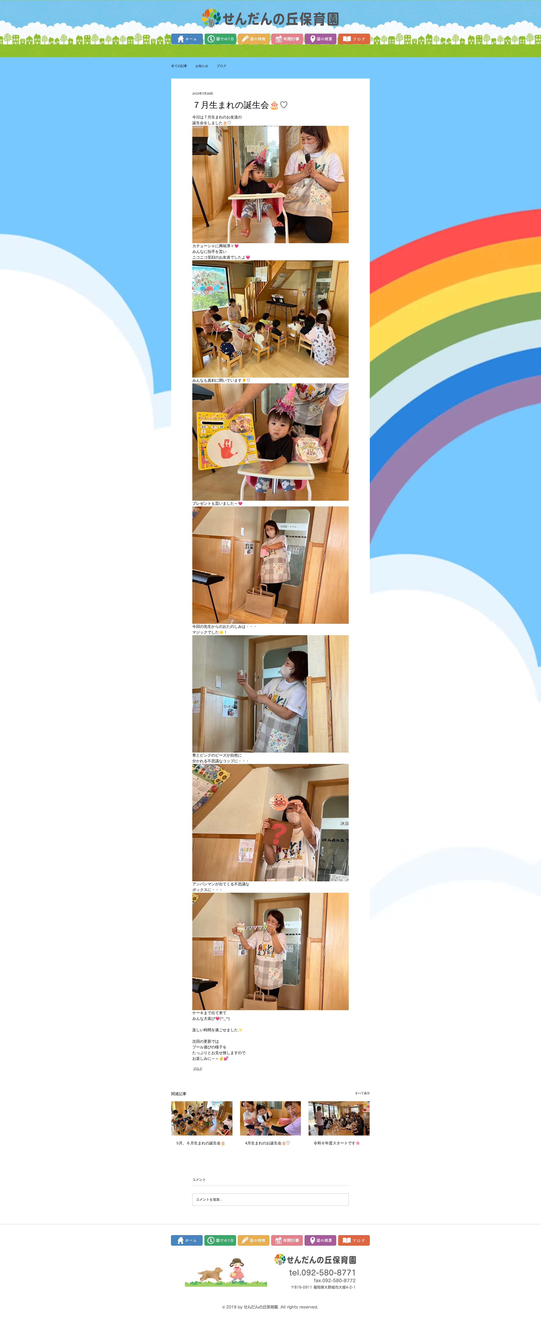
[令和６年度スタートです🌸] (339, 1118)
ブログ (221, 66)
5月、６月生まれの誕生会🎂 (200, 1143)
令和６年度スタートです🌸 (337, 1143)
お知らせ (201, 66)
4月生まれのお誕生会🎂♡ (267, 1143)
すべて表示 (362, 1093)
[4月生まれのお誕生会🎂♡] (270, 1118)
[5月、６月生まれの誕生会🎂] (201, 1118)
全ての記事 (179, 66)
